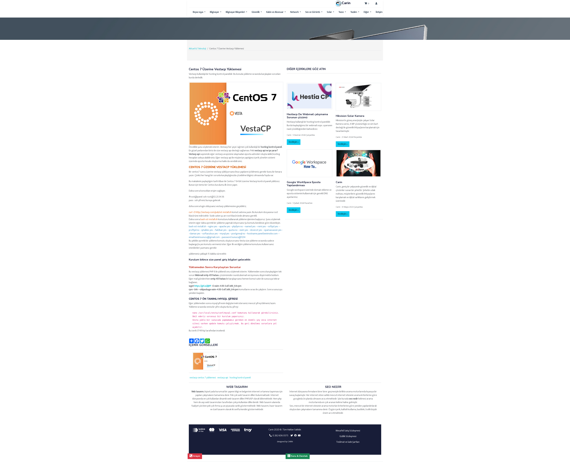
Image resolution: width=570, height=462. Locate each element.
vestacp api (222, 378)
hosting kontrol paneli (240, 378)
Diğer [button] (366, 12)
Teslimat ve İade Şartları (348, 442)
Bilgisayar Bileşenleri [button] (235, 12)
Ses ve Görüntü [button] (312, 12)
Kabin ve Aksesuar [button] (275, 12)
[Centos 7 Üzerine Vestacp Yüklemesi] (236, 113)
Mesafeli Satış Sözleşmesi (348, 431)
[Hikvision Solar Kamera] (358, 97)
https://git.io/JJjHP (202, 286)
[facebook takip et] (295, 436)
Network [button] (294, 12)
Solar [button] (329, 12)
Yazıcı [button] (341, 12)
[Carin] (358, 163)
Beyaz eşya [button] (198, 12)
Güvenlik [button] (256, 12)
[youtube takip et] (299, 436)
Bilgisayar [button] (215, 12)
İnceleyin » (294, 142)
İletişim (379, 12)
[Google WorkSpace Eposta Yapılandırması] (309, 163)
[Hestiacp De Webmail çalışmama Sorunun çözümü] (309, 96)
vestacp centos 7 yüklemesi (203, 378)
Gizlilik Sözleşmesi (347, 436)
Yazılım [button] (353, 12)
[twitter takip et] (291, 436)
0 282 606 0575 (280, 436)
